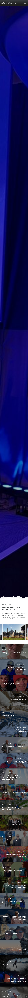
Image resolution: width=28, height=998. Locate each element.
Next (26, 632)
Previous (1, 632)
